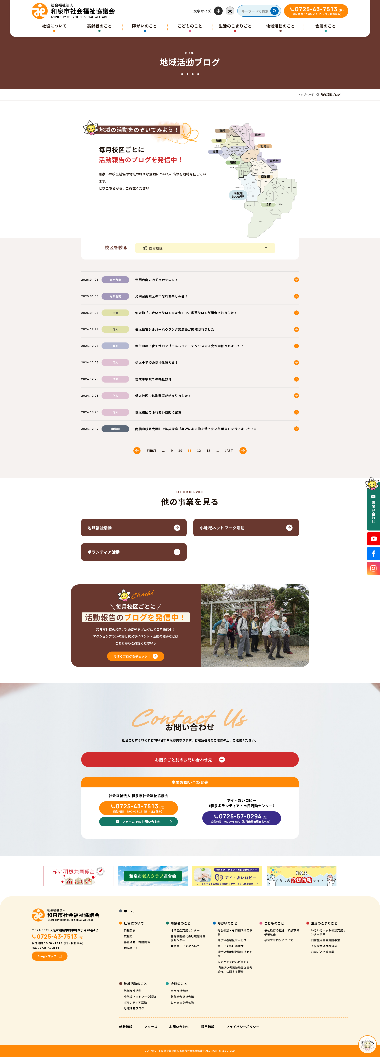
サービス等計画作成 (231, 946)
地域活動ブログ (134, 1008)
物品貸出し (131, 948)
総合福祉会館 (179, 991)
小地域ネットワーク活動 (140, 997)
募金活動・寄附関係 (137, 942)
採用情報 (207, 1026)
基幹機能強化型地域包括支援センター (188, 938)
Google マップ (46, 956)
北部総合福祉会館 (182, 997)
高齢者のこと (99, 26)
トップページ (306, 94)
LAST (229, 450)
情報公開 (130, 930)
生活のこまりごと (235, 26)
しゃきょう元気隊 (182, 1002)
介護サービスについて (185, 946)
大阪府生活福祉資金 (324, 946)
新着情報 (125, 1026)
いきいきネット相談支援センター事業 (328, 932)
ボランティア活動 (135, 1002)
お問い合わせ (179, 1026)
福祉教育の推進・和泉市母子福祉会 (281, 932)
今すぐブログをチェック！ (132, 656)
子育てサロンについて (278, 940)
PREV (137, 450)
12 (199, 450)
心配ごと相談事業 (322, 952)
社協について (54, 26)
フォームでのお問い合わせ (141, 821)
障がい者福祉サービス (232, 940)
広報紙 (128, 936)
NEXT (243, 450)
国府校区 (155, 248)
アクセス (150, 1026)
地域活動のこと (280, 26)
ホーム (129, 910)
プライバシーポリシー (242, 1026)
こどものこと (190, 26)
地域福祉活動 (132, 991)
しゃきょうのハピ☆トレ (234, 962)
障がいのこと (144, 26)
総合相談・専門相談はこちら (235, 932)
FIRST (151, 450)
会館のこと (325, 26)
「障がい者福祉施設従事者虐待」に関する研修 (235, 969)
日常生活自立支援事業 (325, 940)
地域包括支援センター (185, 930)
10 (180, 450)
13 (208, 450)
